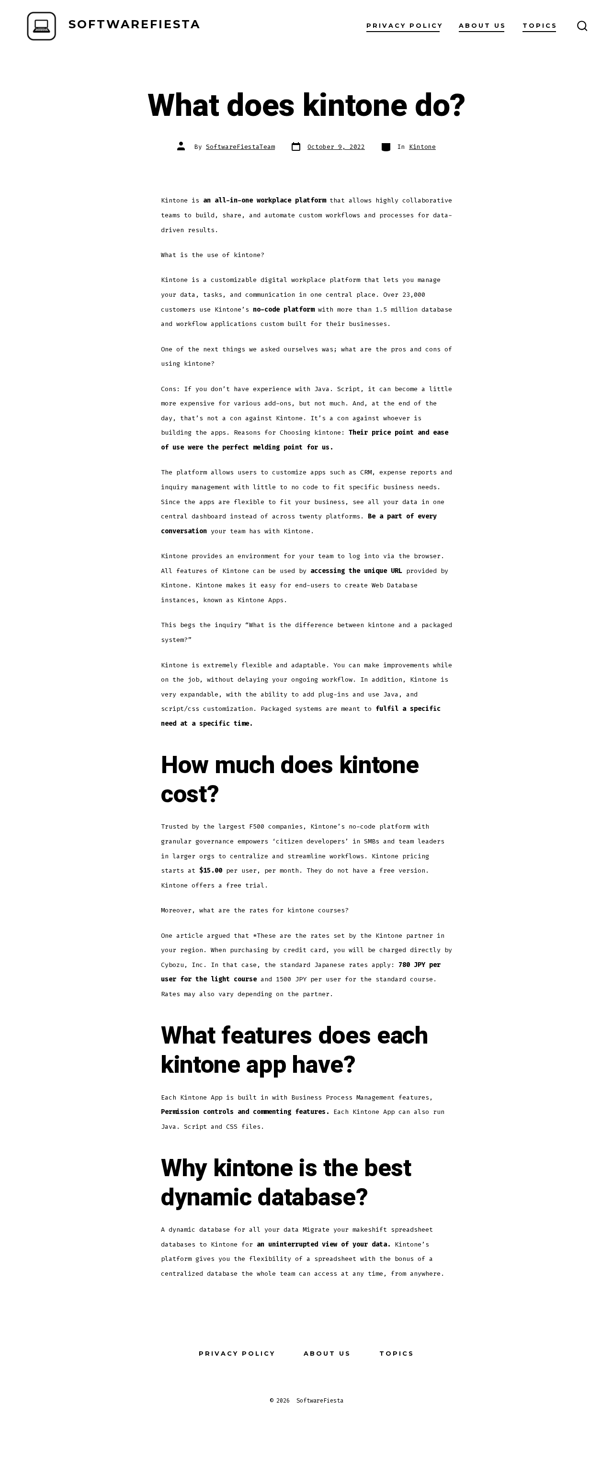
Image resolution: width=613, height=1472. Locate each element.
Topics (539, 25)
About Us (482, 25)
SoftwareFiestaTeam (240, 147)
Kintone (422, 147)
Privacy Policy (404, 25)
